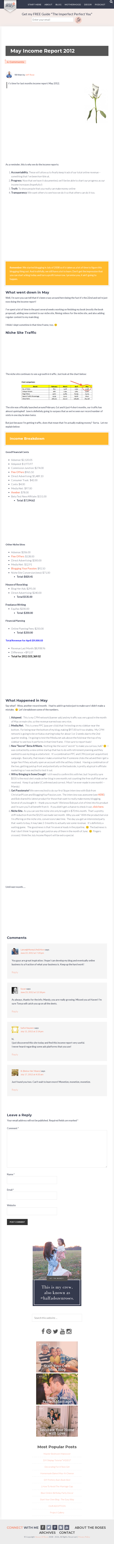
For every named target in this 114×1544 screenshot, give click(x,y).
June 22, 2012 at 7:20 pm (32, 953)
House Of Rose (41, 1537)
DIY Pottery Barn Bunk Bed (57, 1479)
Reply (15, 972)
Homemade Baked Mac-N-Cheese (57, 1473)
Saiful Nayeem (27, 1028)
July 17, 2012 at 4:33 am (32, 1074)
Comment (13, 1128)
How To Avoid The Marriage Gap (57, 1486)
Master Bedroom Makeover (57, 1453)
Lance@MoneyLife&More (33, 949)
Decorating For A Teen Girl (57, 1466)
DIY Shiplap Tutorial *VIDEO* (57, 1460)
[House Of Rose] (10, 13)
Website (11, 1205)
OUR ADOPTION (57, 1506)
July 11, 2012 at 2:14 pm (32, 1031)
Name (11, 1174)
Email (10, 1189)
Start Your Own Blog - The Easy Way (57, 1499)
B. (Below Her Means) (31, 1071)
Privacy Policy (84, 1537)
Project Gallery (57, 1512)
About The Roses (90, 1527)
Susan (23, 988)
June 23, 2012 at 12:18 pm (33, 992)
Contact (67, 1532)
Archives (47, 1532)
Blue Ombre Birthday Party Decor (57, 1493)
